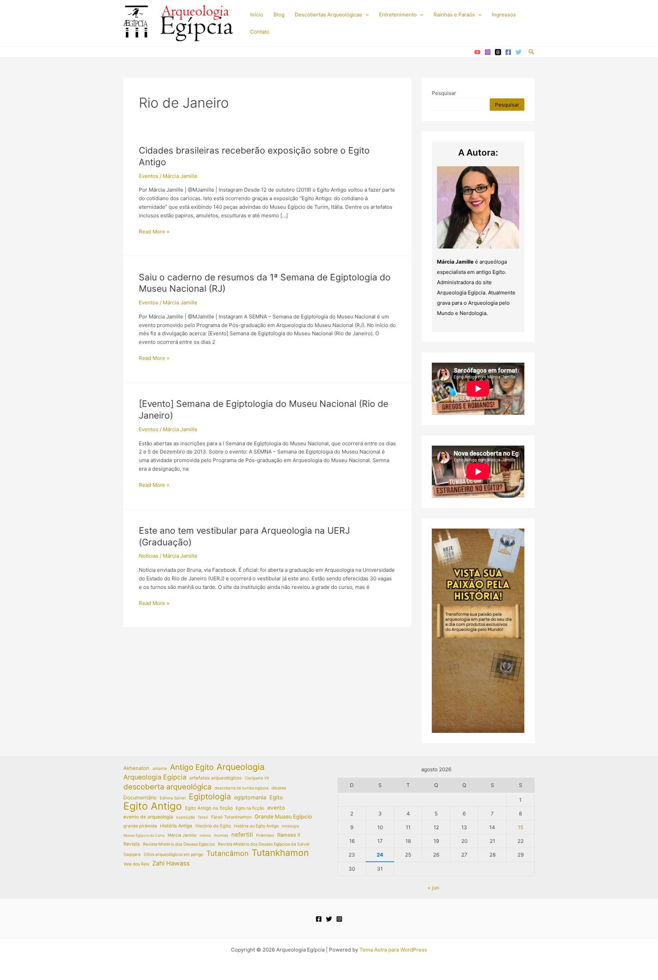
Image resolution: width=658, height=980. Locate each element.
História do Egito (213, 825)
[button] (365, 14)
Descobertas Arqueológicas (328, 14)
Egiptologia (210, 797)
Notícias (148, 556)
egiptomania (250, 797)
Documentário (140, 798)
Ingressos (504, 14)
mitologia (290, 826)
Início (256, 14)
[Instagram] (488, 52)
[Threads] (498, 52)
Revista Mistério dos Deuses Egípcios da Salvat (263, 844)
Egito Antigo (152, 806)
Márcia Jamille (182, 835)
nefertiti (242, 834)
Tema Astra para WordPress (393, 949)
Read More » (154, 232)
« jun (433, 887)
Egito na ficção (250, 808)
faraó (203, 817)
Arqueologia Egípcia (154, 777)
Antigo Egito (192, 767)
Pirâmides (265, 835)
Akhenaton (136, 768)
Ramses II (288, 835)
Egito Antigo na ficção (209, 808)
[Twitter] (518, 52)
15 (520, 827)
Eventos (148, 176)
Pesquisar (444, 93)
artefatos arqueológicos (216, 778)
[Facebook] (508, 52)
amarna (160, 768)
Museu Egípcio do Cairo (143, 835)
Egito (276, 797)
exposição (185, 817)
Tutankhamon (280, 853)
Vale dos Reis (136, 864)
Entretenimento (398, 14)
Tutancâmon (227, 853)
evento (276, 807)
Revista (131, 844)
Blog (278, 14)
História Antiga (176, 825)
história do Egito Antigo (256, 825)
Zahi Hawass (171, 863)
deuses (278, 787)
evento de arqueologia (148, 817)
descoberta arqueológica (167, 787)
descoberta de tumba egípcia (241, 788)
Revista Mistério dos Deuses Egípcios (179, 844)
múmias (221, 835)
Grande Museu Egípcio (283, 816)
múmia (205, 835)
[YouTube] (477, 52)
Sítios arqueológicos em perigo (173, 854)
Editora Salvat (173, 798)
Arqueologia (241, 767)
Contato (259, 31)
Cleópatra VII (257, 778)
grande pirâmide (140, 825)
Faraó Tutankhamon (231, 817)
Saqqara (132, 854)
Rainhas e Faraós (454, 14)
